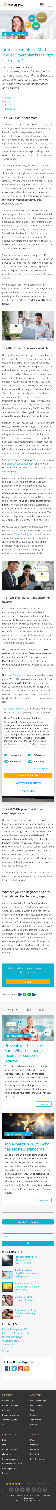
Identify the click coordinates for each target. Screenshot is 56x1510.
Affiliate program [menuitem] (9, 1419)
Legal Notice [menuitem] (28, 1498)
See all (5, 1351)
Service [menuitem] (34, 1434)
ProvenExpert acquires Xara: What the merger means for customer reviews (24, 1052)
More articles (28, 1222)
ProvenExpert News (17, 34)
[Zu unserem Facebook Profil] (16, 1489)
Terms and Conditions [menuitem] (14, 1495)
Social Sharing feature (25, 534)
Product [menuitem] (7, 1395)
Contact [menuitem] (33, 1424)
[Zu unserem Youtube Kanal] (34, 1489)
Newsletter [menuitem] (35, 1444)
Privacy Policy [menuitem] (29, 1495)
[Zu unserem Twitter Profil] (11, 1489)
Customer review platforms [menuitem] (9, 1451)
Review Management (15, 1329)
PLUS (8, 105)
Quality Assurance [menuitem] (43, 1495)
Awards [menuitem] (5, 1424)
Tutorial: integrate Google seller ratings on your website (27, 1286)
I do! (28, 982)
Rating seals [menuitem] (7, 1400)
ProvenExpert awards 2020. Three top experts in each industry (26, 1259)
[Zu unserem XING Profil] (22, 1489)
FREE (8, 97)
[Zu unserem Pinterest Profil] (39, 1489)
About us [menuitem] (35, 1395)
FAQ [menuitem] (4, 1444)
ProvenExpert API (16, 708)
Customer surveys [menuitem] (10, 1405)
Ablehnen (28, 791)
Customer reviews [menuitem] (10, 1458)
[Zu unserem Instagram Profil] (45, 1489)
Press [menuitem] (32, 1439)
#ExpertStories (11, 1340)
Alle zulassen (28, 775)
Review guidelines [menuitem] (10, 1468)
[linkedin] (29, 994)
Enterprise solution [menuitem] (10, 1414)
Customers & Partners (15, 1333)
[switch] (30, 755)
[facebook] (20, 994)
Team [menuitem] (32, 1410)
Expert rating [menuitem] (36, 1454)
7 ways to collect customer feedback (24, 1298)
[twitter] (24, 994)
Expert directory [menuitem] (37, 1458)
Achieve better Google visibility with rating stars (26, 1313)
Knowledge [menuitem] (9, 1434)
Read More (43, 1104)
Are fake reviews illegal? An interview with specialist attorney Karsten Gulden (25, 1273)
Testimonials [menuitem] (35, 1419)
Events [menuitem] (5, 1473)
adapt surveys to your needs (20, 463)
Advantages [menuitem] (7, 1410)
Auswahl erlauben (28, 783)
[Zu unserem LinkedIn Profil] (28, 1489)
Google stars (19, 675)
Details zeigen (40, 768)
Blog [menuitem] (4, 1439)
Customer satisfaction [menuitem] (12, 1463)
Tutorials (8, 1344)
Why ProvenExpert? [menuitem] (38, 1400)
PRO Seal (40, 184)
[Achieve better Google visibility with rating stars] (7, 1314)
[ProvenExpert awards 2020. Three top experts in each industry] (7, 1260)
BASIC (8, 101)
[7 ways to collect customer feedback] (7, 1300)
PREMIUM (10, 109)
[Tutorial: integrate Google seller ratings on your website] (7, 1287)
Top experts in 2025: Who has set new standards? (26, 1146)
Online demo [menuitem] (35, 1449)
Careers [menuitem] (33, 1414)
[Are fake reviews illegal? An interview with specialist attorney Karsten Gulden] (7, 1274)
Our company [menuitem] (36, 1405)
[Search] (28, 1243)
